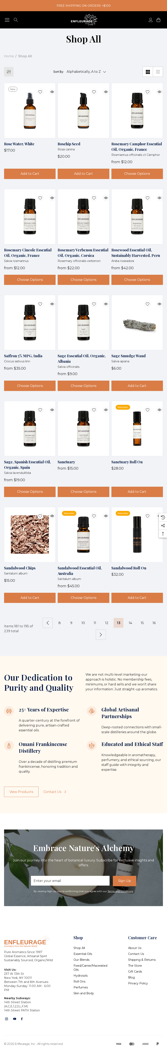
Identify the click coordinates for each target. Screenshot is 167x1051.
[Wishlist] (37, 89)
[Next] (101, 635)
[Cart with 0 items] (158, 20)
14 (130, 623)
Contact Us (52, 792)
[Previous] (48, 623)
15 (142, 623)
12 (106, 623)
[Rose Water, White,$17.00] (29, 110)
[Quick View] (49, 89)
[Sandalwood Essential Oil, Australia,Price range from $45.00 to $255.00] (83, 534)
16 (154, 623)
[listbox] (85, 72)
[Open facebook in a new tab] (21, 1018)
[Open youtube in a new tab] (14, 1018)
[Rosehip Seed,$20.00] (83, 110)
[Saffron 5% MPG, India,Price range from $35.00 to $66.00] (29, 322)
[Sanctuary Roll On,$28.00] (137, 428)
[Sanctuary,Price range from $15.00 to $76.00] (83, 428)
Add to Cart (30, 174)
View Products (21, 792)
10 (83, 623)
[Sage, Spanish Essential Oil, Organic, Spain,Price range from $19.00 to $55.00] (29, 428)
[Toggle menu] (7, 19)
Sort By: (58, 71)
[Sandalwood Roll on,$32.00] (137, 534)
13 (118, 623)
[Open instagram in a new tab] (6, 1018)
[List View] (158, 72)
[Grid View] (148, 72)
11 (95, 623)
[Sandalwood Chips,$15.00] (29, 534)
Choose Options (137, 174)
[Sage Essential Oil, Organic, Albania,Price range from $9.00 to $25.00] (83, 322)
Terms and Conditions (120, 891)
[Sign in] (150, 20)
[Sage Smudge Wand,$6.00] (137, 322)
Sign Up (124, 881)
